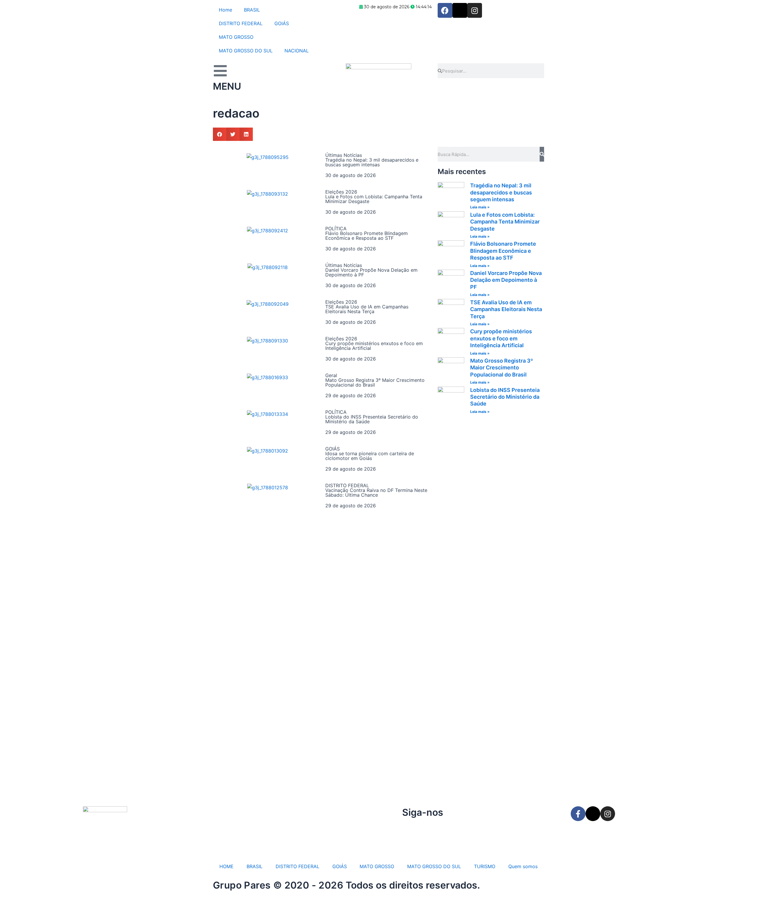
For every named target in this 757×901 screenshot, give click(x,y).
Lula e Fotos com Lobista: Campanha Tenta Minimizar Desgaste (373, 199)
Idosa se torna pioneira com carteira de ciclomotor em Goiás (369, 455)
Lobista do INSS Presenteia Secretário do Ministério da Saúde (371, 419)
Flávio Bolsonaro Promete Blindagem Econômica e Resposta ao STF (366, 235)
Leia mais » (480, 207)
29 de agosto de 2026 (350, 395)
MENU (227, 86)
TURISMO (484, 866)
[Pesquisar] (542, 154)
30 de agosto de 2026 (350, 175)
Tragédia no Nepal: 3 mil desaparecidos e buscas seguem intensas (371, 162)
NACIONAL (296, 51)
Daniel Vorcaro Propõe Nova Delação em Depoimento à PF (371, 272)
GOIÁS (281, 23)
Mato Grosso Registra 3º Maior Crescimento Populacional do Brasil (375, 382)
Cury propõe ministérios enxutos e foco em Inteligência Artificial (374, 345)
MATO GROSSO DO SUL (246, 51)
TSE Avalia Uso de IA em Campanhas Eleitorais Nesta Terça (366, 309)
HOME (226, 866)
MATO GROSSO (236, 37)
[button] (219, 134)
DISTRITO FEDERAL (241, 23)
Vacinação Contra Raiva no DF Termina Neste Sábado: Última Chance (376, 492)
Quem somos (523, 866)
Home (225, 10)
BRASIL (252, 10)
